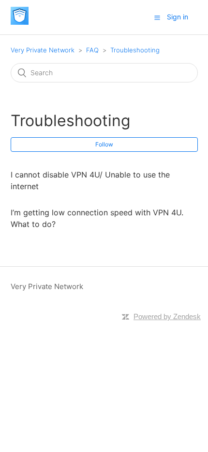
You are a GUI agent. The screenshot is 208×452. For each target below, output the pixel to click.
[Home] (20, 22)
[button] (157, 17)
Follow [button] (104, 144)
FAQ (92, 50)
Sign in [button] (177, 17)
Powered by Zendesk (167, 316)
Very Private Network (42, 50)
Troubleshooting (135, 50)
